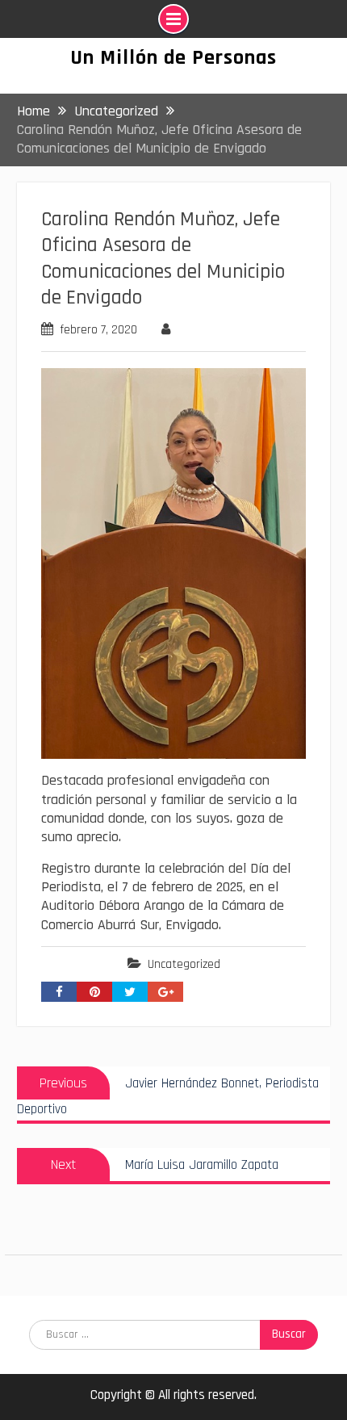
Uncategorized (184, 964)
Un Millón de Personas (173, 57)
